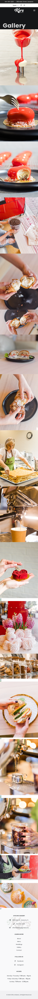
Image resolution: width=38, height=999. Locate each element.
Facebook (20, 961)
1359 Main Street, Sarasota (24, 2)
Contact (19, 950)
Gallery (19, 947)
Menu (19, 941)
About (19, 938)
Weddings (19, 944)
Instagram (20, 965)
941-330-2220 (9, 2)
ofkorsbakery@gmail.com (20, 928)
